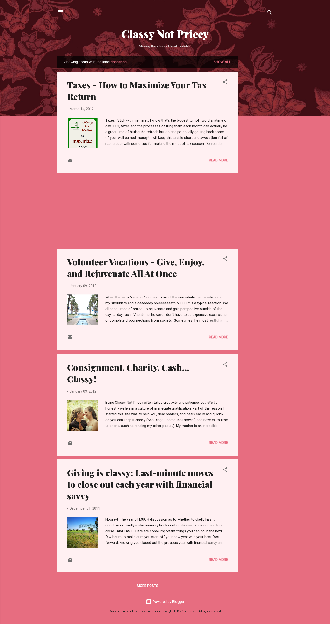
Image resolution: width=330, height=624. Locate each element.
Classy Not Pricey (165, 34)
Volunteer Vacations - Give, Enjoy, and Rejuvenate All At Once (135, 267)
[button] (225, 82)
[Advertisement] (257, 128)
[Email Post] (70, 162)
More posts (147, 586)
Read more (218, 160)
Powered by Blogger (168, 602)
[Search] (270, 13)
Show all (222, 62)
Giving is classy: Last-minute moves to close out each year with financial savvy (140, 484)
